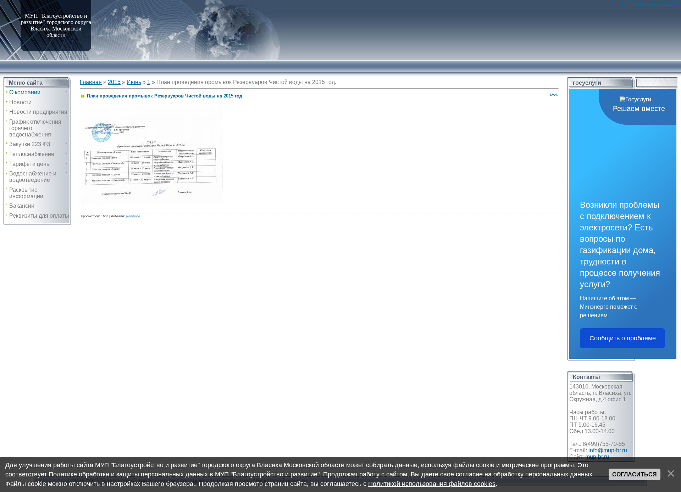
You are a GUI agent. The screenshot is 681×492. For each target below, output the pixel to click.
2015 (114, 82)
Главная (91, 82)
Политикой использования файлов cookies (431, 483)
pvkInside (133, 216)
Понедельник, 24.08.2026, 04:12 (649, 4)
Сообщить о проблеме (622, 338)
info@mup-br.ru (607, 450)
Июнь (134, 82)
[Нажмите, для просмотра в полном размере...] (152, 109)
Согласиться (634, 474)
